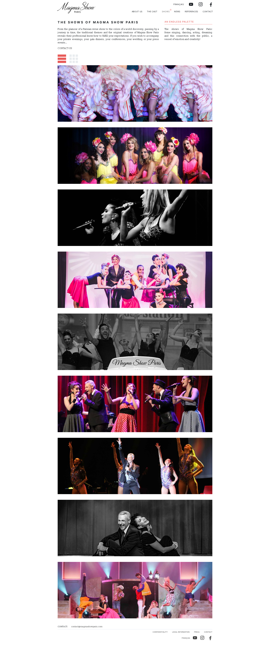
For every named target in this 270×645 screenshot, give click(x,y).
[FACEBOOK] (209, 5)
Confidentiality (160, 632)
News (177, 11)
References (191, 11)
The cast (152, 11)
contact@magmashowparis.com (87, 626)
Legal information (181, 632)
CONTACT (208, 11)
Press (197, 632)
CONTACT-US (65, 48)
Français (178, 4)
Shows (166, 11)
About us (137, 11)
